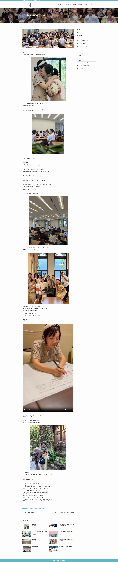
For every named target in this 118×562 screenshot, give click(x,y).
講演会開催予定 (82, 68)
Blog (24, 508)
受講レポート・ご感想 (83, 46)
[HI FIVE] (27, 4)
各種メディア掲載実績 (83, 62)
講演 (42, 508)
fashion (80, 48)
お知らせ (27, 508)
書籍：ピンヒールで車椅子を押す (35, 508)
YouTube (80, 35)
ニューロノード (82, 43)
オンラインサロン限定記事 (84, 40)
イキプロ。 (81, 53)
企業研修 (80, 55)
